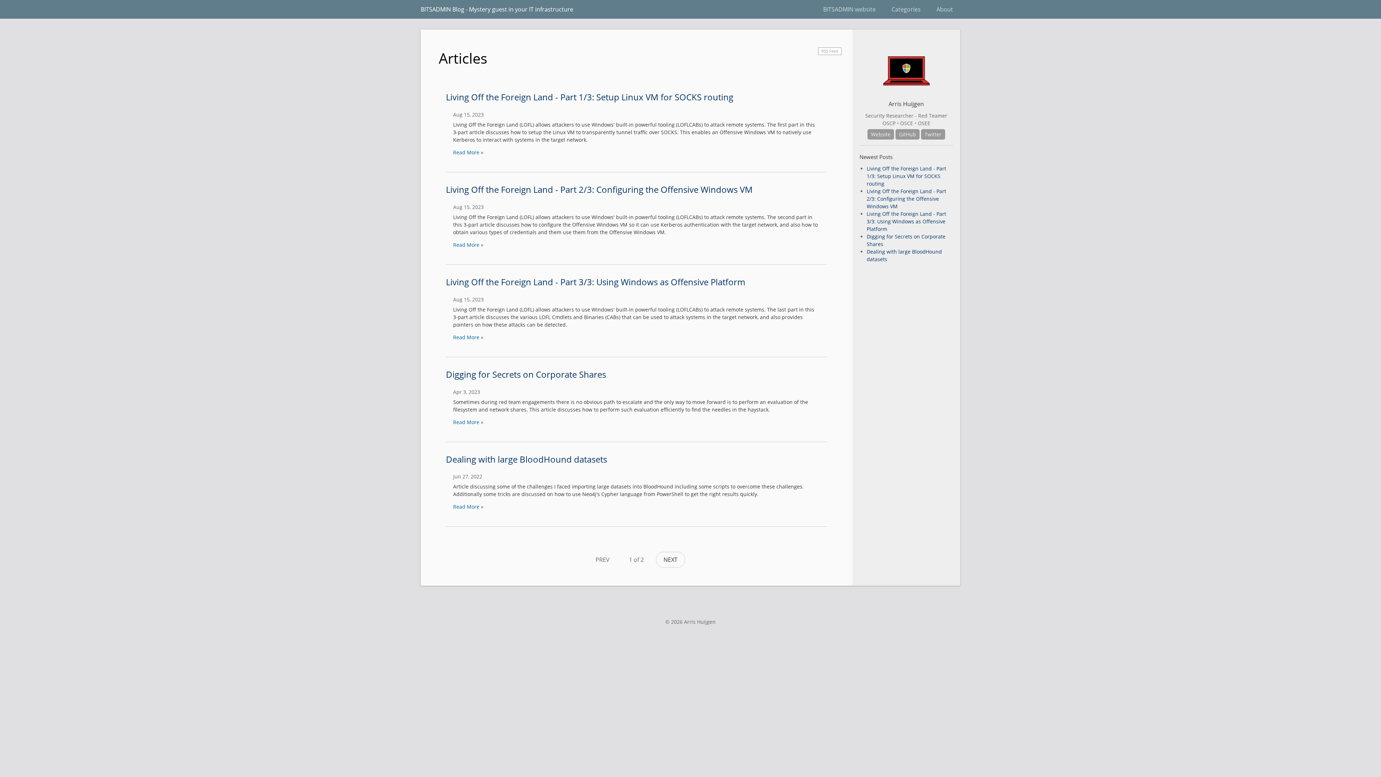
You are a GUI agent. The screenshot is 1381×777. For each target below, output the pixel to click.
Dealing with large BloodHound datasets (526, 459)
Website (880, 134)
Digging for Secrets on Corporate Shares (526, 374)
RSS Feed (829, 51)
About (944, 9)
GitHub (907, 134)
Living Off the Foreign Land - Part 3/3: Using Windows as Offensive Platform (595, 282)
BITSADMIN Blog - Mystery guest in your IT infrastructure (497, 9)
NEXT (671, 560)
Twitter (933, 134)
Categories (906, 9)
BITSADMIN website (849, 9)
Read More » (468, 152)
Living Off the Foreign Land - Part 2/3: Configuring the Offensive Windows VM (599, 189)
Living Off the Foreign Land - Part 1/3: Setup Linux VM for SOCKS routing (589, 97)
